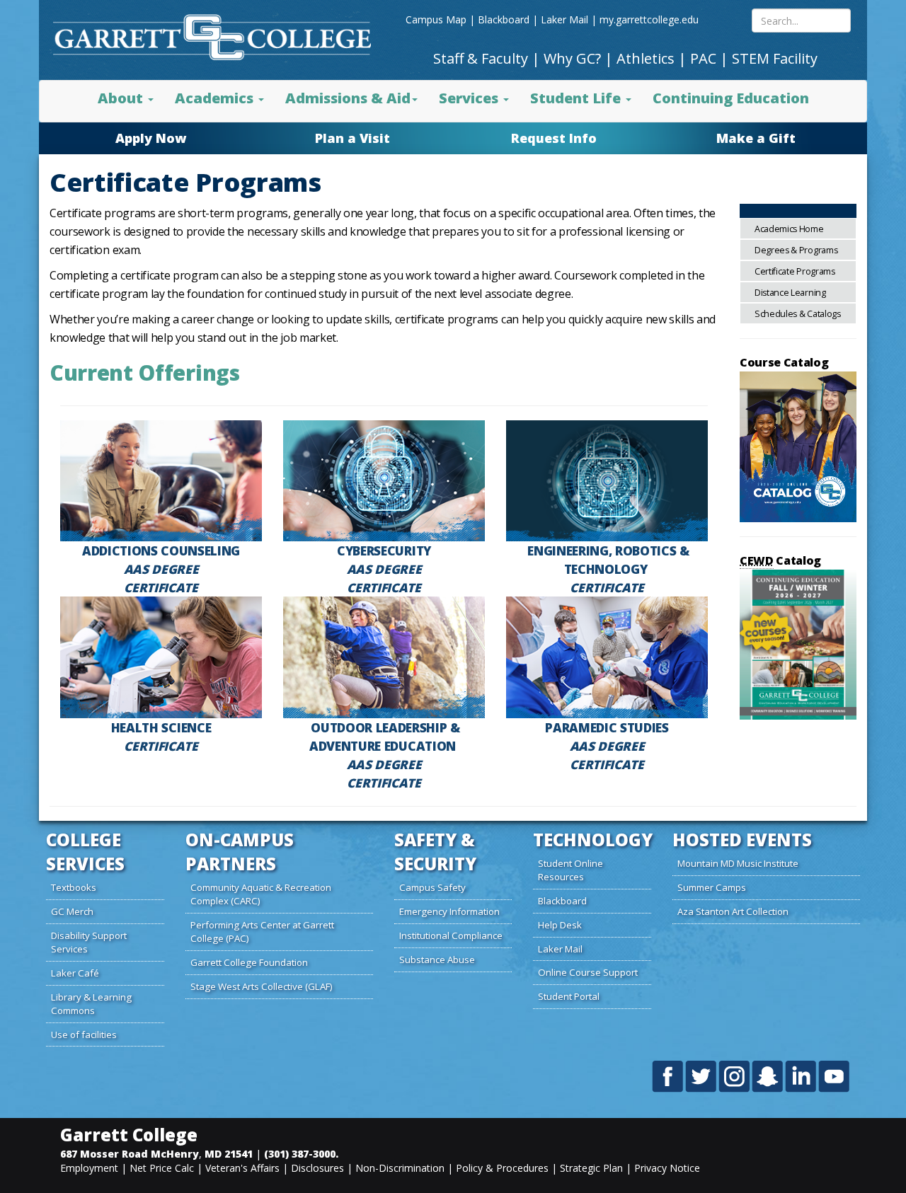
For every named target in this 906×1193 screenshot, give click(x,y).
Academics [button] (216, 98)
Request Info (554, 137)
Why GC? (572, 58)
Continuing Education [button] (731, 98)
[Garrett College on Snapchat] (768, 1076)
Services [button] (470, 98)
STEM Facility (775, 58)
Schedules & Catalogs (798, 314)
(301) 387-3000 (300, 1153)
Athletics (646, 58)
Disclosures (317, 1168)
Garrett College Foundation (249, 962)
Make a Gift (756, 137)
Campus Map (436, 19)
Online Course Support (588, 972)
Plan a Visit (352, 137)
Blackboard (503, 19)
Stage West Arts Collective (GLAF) (261, 986)
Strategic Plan (591, 1168)
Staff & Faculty (480, 58)
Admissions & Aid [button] (348, 98)
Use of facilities (84, 1034)
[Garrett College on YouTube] (833, 1076)
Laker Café (75, 973)
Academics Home (789, 229)
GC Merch (72, 911)
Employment (89, 1168)
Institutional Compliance (451, 935)
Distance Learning (790, 293)
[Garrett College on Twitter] (701, 1076)
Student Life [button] (577, 98)
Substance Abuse (437, 959)
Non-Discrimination (400, 1168)
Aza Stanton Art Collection (733, 911)
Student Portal (569, 996)
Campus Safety (432, 887)
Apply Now (150, 137)
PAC (703, 58)
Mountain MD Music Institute (737, 863)
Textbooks (73, 887)
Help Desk (560, 924)
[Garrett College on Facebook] (668, 1076)
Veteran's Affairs (242, 1168)
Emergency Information (449, 911)
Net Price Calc (162, 1168)
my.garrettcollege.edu (649, 19)
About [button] (122, 98)
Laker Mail (564, 19)
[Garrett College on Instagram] (735, 1076)
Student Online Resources (570, 870)
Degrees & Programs (796, 250)
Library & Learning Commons (91, 1004)
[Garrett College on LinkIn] (801, 1076)
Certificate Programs (795, 271)
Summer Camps (711, 887)
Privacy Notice (667, 1168)
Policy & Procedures (502, 1168)
